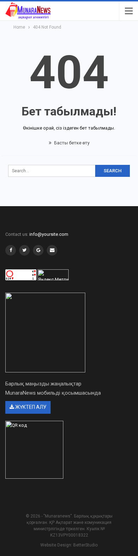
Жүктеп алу (30, 407)
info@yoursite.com (48, 234)
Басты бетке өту (71, 142)
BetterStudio (85, 545)
